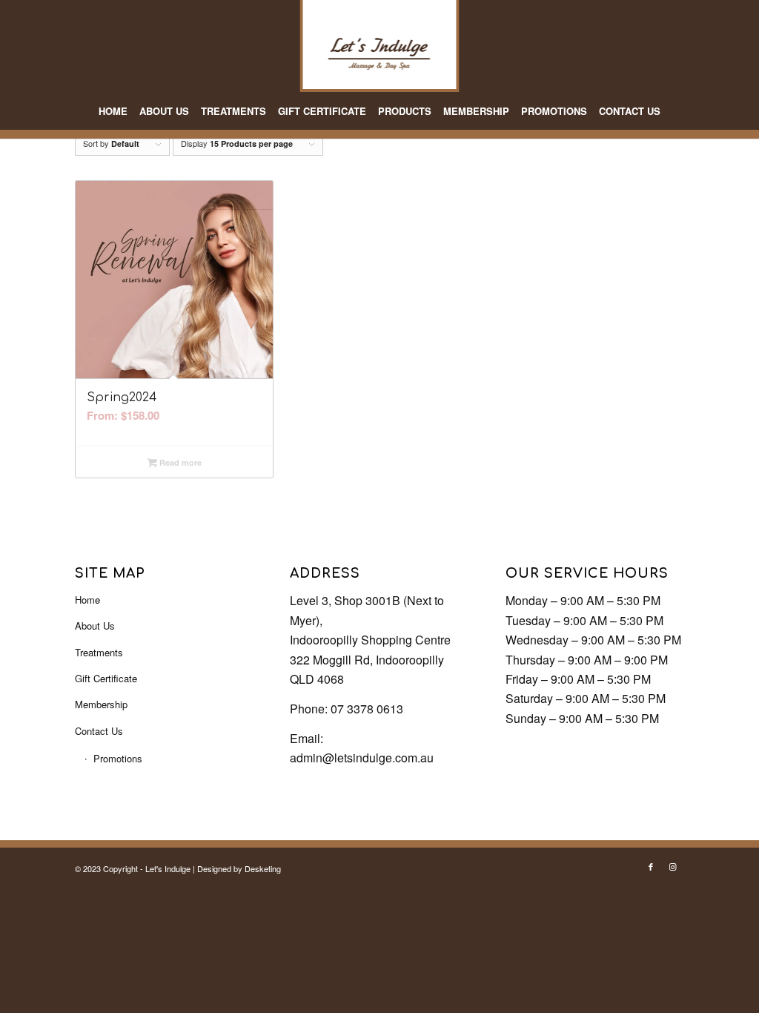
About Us (95, 625)
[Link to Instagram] (673, 866)
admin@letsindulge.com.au (362, 757)
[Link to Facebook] (651, 866)
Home (87, 600)
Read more (179, 462)
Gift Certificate (106, 678)
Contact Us (99, 731)
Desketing (263, 868)
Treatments (99, 652)
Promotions (117, 758)
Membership (101, 704)
